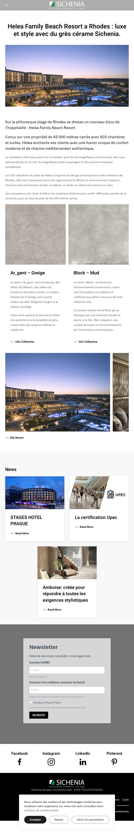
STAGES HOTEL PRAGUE (26, 520)
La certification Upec (96, 517)
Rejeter (59, 820)
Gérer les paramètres (90, 820)
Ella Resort (17, 438)
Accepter (35, 820)
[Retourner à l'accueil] (67, 5)
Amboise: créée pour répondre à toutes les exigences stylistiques (65, 594)
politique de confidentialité (41, 810)
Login (125, 800)
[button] (7, 5)
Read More (22, 533)
